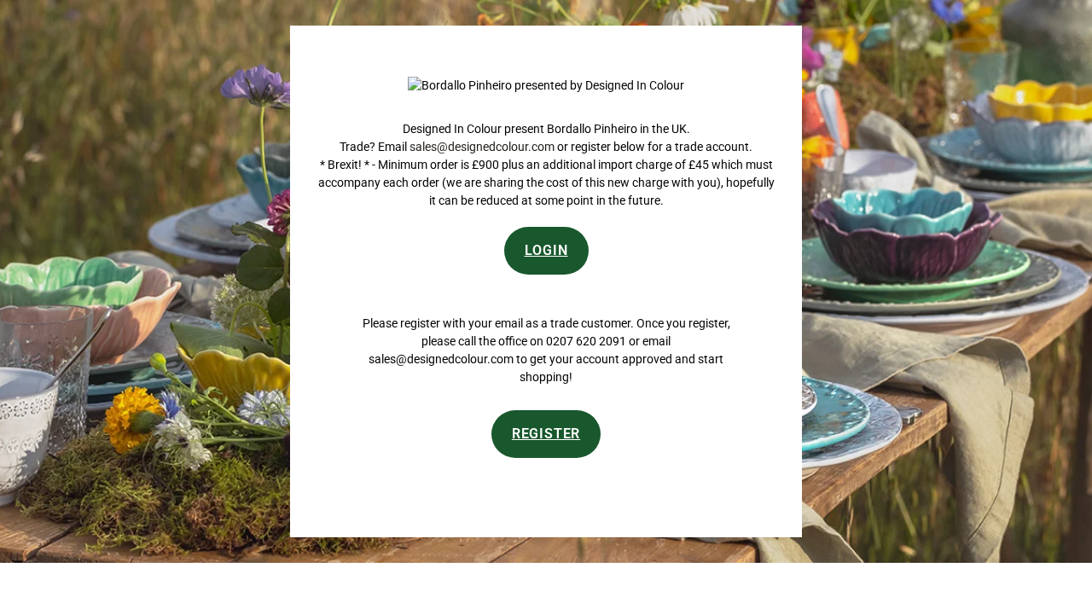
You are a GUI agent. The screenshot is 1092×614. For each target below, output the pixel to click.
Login (546, 250)
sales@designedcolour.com (482, 147)
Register (546, 434)
